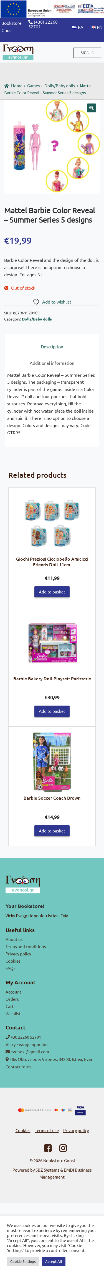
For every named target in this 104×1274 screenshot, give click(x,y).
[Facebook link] (44, 1149)
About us (14, 939)
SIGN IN (87, 52)
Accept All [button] (53, 1261)
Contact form (18, 1066)
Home (16, 85)
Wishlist (13, 1013)
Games (33, 85)
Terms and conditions (26, 946)
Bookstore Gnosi (59, 1160)
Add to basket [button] (52, 591)
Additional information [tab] (52, 363)
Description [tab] (52, 346)
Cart (10, 1006)
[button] (91, 108)
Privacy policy (18, 953)
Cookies (13, 960)
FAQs (11, 968)
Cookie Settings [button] (23, 1261)
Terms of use (47, 1130)
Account (13, 991)
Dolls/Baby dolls (59, 85)
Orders (12, 999)
